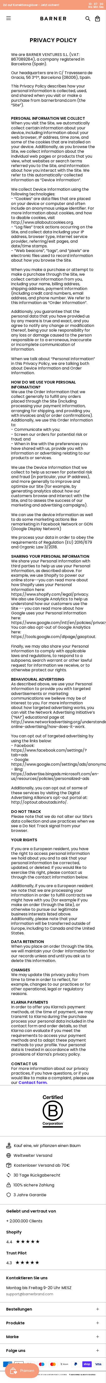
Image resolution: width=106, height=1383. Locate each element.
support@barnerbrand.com (29, 1294)
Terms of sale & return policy (47, 1375)
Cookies (63, 1375)
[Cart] (97, 18)
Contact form (32, 1082)
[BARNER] (53, 18)
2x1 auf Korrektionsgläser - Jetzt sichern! (31, 5)
